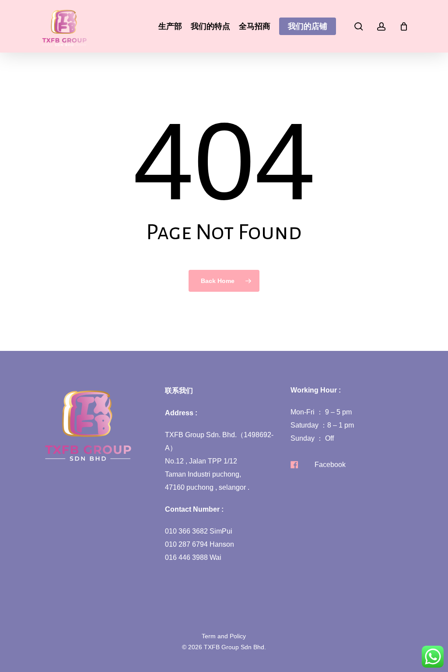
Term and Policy (224, 636)
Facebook (330, 464)
